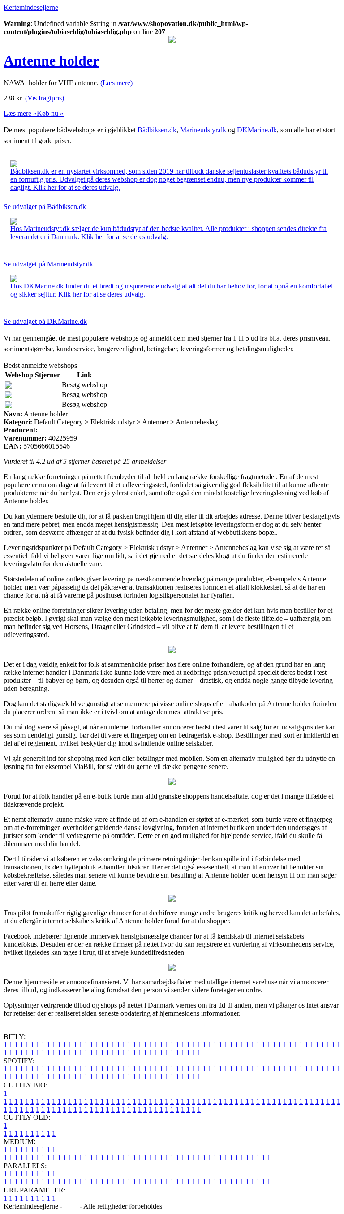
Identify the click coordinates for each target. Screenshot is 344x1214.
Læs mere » (20, 113)
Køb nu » (50, 113)
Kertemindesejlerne (31, 7)
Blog (71, 1206)
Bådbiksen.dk (157, 130)
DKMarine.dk (257, 130)
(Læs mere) (116, 83)
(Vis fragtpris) (44, 98)
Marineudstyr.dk (203, 130)
